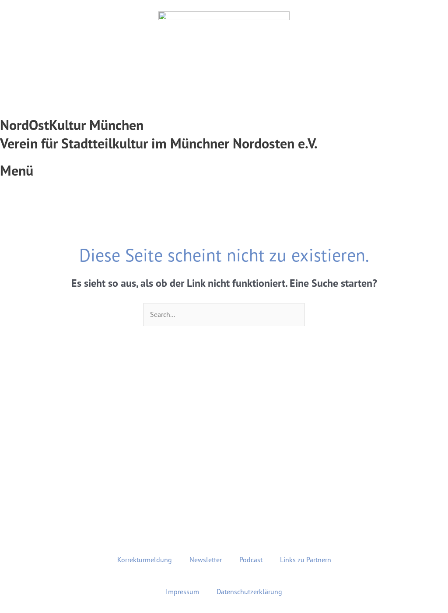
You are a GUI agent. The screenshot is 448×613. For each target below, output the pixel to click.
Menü (16, 171)
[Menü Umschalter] (224, 157)
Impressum (182, 591)
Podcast (250, 559)
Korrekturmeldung (144, 559)
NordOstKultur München (72, 125)
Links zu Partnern (305, 559)
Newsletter (205, 559)
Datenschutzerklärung (249, 591)
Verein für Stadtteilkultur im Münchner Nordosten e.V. (159, 143)
